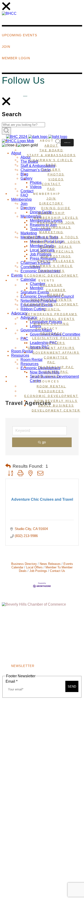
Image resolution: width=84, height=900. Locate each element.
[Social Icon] (25, 94)
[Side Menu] (6, 9)
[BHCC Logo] (9, 13)
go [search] (44, 442)
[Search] (6, 104)
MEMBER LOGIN (67, 142)
